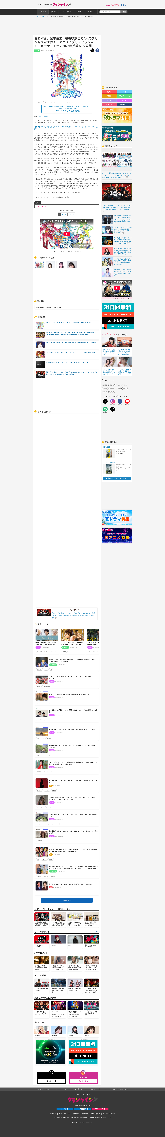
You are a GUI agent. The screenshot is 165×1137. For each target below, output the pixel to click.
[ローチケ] (123, 5)
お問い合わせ (95, 1114)
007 (38, 893)
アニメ (69, 651)
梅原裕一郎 (46, 876)
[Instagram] (112, 401)
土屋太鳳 (105, 392)
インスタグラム (46, 686)
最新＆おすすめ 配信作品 (45, 998)
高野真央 (39, 771)
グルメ (65, 1089)
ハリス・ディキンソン (46, 893)
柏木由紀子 (39, 840)
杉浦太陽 (49, 738)
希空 (38, 738)
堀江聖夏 (47, 824)
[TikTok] (112, 409)
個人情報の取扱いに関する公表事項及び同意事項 (70, 1117)
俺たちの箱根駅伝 (92, 651)
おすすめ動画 (40, 975)
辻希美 (43, 738)
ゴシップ (49, 807)
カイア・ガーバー (41, 807)
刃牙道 (64, 651)
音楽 (125, 92)
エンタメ (125, 100)
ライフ (104, 1089)
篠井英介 (51, 859)
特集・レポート (124, 1089)
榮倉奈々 (52, 651)
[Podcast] (105, 409)
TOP (37, 16)
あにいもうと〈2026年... (42, 651)
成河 (38, 859)
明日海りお (39, 790)
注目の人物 (39, 1022)
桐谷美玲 (39, 755)
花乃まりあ (44, 859)
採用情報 (85, 1114)
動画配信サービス (125, 104)
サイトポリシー (64, 1114)
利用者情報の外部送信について (101, 1117)
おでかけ (74, 1089)
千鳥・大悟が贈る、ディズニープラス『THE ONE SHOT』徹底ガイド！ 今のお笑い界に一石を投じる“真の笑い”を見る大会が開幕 (73, 615)
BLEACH (53, 876)
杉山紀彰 (39, 876)
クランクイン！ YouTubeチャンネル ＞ (122, 298)
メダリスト (39, 669)
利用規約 (76, 1114)
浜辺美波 (112, 385)
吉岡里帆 (125, 388)
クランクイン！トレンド (43, 1089)
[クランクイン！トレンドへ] (112, 5)
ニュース (42, 16)
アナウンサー (40, 824)
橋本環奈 (112, 388)
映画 (51, 669)
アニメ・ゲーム (124, 96)
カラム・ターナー (57, 893)
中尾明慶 (54, 790)
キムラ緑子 (47, 790)
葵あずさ (40, 116)
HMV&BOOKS (99, 1109)
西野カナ (39, 703)
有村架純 (105, 388)
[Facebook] (120, 401)
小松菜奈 (118, 388)
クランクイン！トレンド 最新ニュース (52, 909)
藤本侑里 (46, 116)
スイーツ (83, 1089)
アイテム (113, 1089)
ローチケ (63, 1109)
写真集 (45, 771)
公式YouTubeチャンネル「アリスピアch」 (49, 307)
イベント (56, 1089)
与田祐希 (112, 392)
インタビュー (52, 771)
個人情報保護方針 (109, 1114)
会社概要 (53, 1114)
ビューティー (94, 1089)
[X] (105, 401)
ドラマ (109, 100)
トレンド (109, 104)
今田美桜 (105, 385)
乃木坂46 (124, 385)
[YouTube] (127, 401)
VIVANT (39, 686)
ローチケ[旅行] (81, 1109)
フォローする (51, 1081)
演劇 (109, 96)
